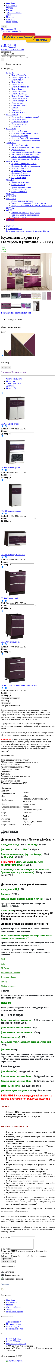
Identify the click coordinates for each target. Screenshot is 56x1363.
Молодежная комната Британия (25, 157)
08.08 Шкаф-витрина (10, 467)
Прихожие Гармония (20, 175)
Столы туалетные (19, 191)
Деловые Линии (8, 977)
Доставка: (5, 1284)
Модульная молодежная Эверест (25, 154)
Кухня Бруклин (18, 82)
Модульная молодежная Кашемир (26, 152)
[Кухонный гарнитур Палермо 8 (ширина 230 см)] (26, 290)
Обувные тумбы (18, 177)
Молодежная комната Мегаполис (26, 147)
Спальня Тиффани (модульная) (25, 133)
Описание (10, 381)
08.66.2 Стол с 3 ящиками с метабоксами (19, 685)
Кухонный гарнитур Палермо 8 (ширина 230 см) (27, 231)
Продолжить (7, 1259)
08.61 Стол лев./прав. (10, 642)
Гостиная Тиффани (19, 122)
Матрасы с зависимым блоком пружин (28, 203)
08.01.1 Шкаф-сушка (10, 424)
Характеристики (13, 383)
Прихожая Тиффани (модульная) (25, 166)
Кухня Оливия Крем (20, 96)
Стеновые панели (19, 105)
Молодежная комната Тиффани (25, 159)
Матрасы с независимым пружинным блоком (31, 205)
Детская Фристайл (19, 145)
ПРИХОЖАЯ (12, 161)
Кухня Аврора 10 (19, 101)
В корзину (6, 368)
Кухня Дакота (17, 89)
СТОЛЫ (10, 180)
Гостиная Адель (18, 119)
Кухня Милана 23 (19, 94)
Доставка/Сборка (13, 12)
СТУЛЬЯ (10, 194)
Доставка (10, 386)
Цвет (3, 332)
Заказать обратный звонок (12, 49)
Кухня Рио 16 (17, 80)
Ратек (4, 982)
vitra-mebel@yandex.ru (16, 1343)
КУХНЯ (10, 73)
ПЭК (3, 959)
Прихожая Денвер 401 (21, 171)
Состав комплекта (14, 379)
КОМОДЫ (11, 196)
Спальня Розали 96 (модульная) (25, 138)
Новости (10, 17)
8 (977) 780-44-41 (8, 47)
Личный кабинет (13, 1322)
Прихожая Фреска (19, 173)
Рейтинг (4, 1256)
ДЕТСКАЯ (11, 143)
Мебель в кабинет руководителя (25, 212)
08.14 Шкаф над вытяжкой (13, 555)
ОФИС (9, 210)
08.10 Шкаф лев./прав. (11, 511)
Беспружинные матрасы (22, 201)
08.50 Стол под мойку (11, 598)
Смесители (16, 110)
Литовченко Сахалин (10, 972)
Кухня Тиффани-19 (20, 77)
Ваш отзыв (6, 1249)
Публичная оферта (14, 1312)
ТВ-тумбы (16, 126)
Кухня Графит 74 (18, 75)
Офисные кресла (18, 217)
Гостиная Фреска (19, 124)
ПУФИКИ (10, 208)
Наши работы (12, 22)
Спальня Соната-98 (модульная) (25, 140)
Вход (4, 26)
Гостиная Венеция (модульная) (25, 117)
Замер (8, 15)
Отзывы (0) (11, 388)
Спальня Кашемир (19, 136)
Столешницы (17, 103)
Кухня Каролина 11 (20, 91)
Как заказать (11, 5)
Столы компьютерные (21, 187)
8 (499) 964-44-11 (8, 45)
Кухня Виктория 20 (20, 87)
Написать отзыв (18, 372)
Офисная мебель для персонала (25, 215)
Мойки (14, 108)
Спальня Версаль (19, 131)
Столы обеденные (19, 189)
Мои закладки (12, 1326)
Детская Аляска (18, 150)
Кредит (9, 10)
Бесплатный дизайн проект (16, 312)
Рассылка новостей (14, 1329)
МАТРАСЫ (11, 198)
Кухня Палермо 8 (19, 98)
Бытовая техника (19, 112)
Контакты (10, 19)
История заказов (13, 1324)
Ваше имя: (5, 1237)
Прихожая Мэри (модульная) (24, 164)
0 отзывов (5, 372)
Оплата (9, 8)
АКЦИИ (10, 219)
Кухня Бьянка (17, 84)
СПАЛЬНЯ (11, 129)
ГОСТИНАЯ (12, 115)
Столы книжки (18, 184)
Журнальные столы (20, 182)
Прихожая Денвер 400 (21, 168)
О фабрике (11, 3)
